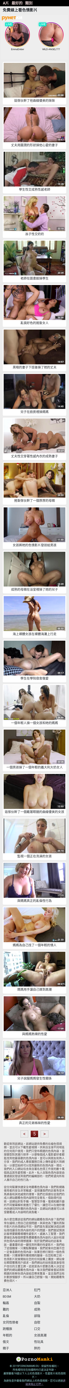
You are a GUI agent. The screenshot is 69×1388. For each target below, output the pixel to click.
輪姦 (6, 1303)
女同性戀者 (10, 1322)
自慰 (37, 1322)
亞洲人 (7, 1290)
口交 (37, 1329)
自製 (37, 1303)
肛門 (37, 1290)
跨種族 (7, 1329)
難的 (6, 1309)
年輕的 (7, 1335)
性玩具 (38, 1342)
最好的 (17, 3)
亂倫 (6, 1316)
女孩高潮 (40, 1335)
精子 (6, 1348)
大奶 (37, 1296)
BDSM (7, 1296)
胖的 (37, 1348)
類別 (29, 3)
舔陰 (37, 1316)
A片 (6, 3)
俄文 (6, 1342)
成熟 (37, 1309)
